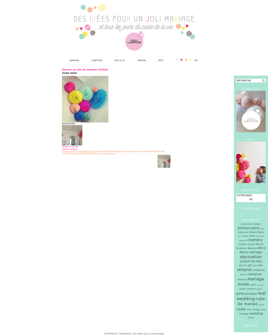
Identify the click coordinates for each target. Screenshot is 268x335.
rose (241, 309)
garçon (243, 265)
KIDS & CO (119, 60)
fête (259, 261)
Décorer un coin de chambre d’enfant (85, 69)
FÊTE (160, 60)
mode (243, 284)
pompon (250, 294)
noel (253, 284)
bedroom (243, 232)
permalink (114, 151)
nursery (260, 285)
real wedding (251, 295)
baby (262, 229)
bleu (261, 232)
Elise (73, 151)
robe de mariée (251, 301)
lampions (259, 270)
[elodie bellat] (85, 121)
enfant (245, 261)
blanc (253, 232)
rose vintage (253, 309)
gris (255, 265)
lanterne (255, 274)
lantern (244, 274)
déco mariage (250, 252)
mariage (256, 279)
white (251, 317)
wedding (256, 313)
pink (240, 293)
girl (250, 265)
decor (260, 244)
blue (240, 236)
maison (242, 279)
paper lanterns (247, 288)
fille (253, 261)
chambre (255, 240)
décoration (251, 256)
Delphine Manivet (246, 248)
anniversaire (248, 228)
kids (260, 265)
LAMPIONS (96, 60)
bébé (252, 236)
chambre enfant (246, 244)
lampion (244, 269)
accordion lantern (251, 224)
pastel (259, 289)
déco (262, 248)
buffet (245, 236)
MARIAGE (74, 60)
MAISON (142, 60)
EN (195, 60)
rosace (261, 305)
